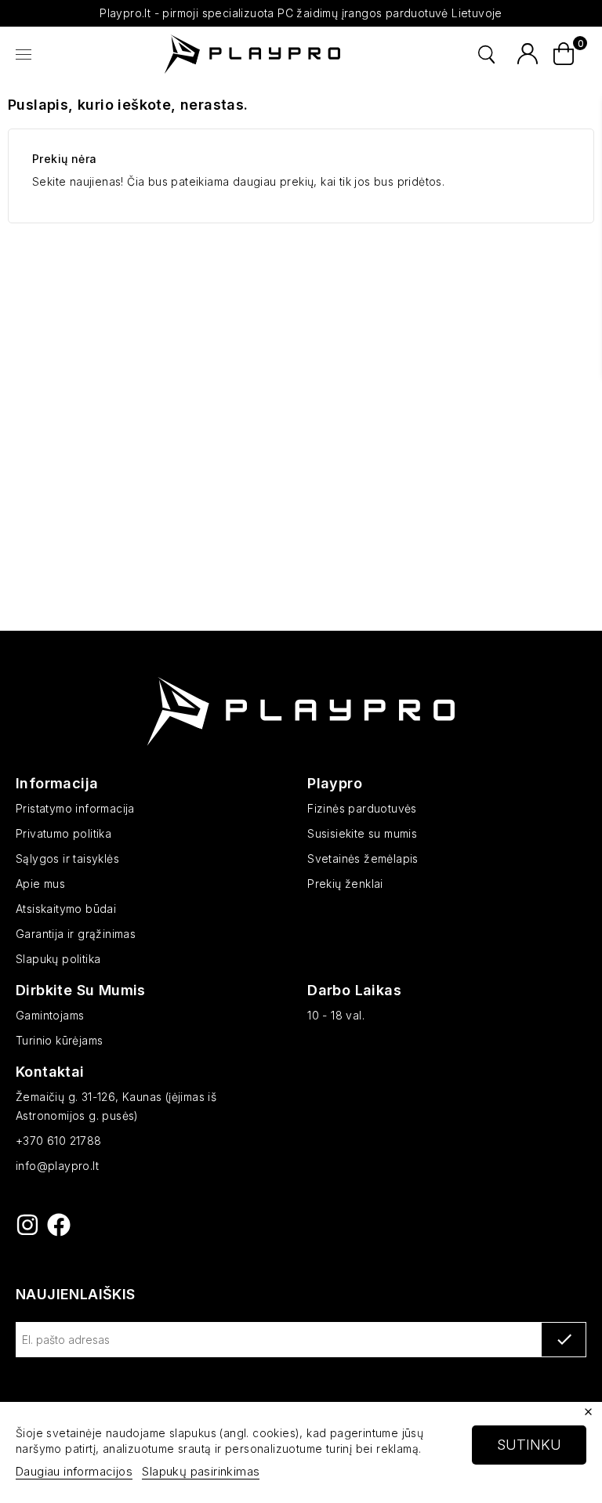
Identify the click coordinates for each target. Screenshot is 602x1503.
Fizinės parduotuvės (362, 808)
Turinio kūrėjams (59, 1040)
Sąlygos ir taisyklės (67, 858)
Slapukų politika (58, 958)
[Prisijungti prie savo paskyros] (527, 54)
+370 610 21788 (59, 1140)
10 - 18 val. (335, 1015)
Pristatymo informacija (75, 808)
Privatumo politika (63, 833)
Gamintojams (50, 1015)
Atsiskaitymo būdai (66, 908)
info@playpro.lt (57, 1165)
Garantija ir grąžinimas (76, 933)
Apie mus (40, 883)
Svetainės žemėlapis (363, 858)
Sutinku (529, 1444)
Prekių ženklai (345, 883)
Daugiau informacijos (74, 1471)
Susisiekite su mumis (362, 833)
